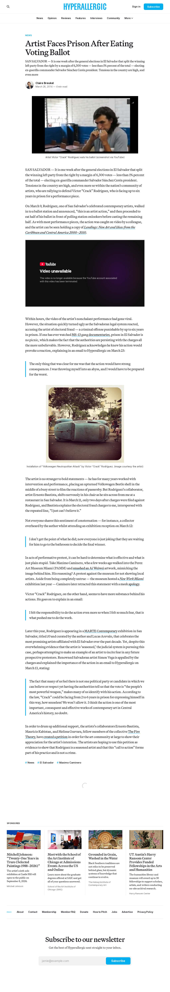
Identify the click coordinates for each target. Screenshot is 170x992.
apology (133, 584)
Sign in (136, 6)
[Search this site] (8, 6)
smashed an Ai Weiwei (88, 568)
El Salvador (47, 762)
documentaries (99, 335)
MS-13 (76, 335)
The (131, 731)
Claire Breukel (45, 83)
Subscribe (153, 6)
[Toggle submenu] (132, 18)
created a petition (55, 737)
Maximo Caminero (70, 762)
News (28, 35)
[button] (127, 18)
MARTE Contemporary (100, 631)
